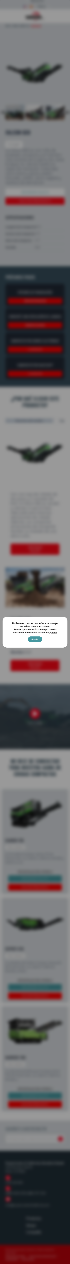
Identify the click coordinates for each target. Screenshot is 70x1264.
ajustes (53, 632)
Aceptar (35, 639)
